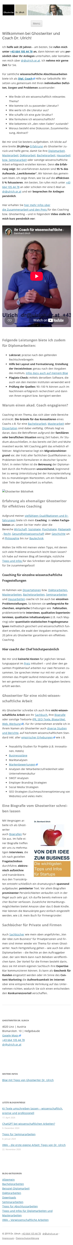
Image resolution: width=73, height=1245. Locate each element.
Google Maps (10, 1035)
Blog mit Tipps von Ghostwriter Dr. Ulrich (28, 1080)
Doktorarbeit (28, 155)
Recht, (7, 534)
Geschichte (59, 534)
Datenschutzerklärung (27, 1238)
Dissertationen (32, 590)
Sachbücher (16, 934)
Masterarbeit (10, 155)
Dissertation (9, 428)
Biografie (60, 715)
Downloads (9, 1197)
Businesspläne (18, 755)
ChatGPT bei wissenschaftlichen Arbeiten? (28, 1124)
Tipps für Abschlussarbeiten (20, 1206)
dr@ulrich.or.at (30, 60)
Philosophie (12, 538)
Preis (27, 663)
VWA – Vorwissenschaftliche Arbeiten (25, 1220)
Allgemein (8, 1179)
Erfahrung (36, 146)
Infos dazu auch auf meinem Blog (47, 373)
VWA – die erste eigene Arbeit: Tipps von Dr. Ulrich (34, 1145)
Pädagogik (64, 529)
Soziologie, (34, 529)
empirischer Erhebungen (37, 737)
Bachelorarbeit (46, 155)
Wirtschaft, (21, 529)
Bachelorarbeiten (34, 594)
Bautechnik (36, 538)
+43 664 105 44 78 (21, 51)
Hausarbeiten (16, 599)
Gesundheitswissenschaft (28, 534)
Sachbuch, (41, 715)
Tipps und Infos (12, 561)
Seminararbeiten (56, 594)
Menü (36, 23)
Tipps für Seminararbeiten (19, 1134)
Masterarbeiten (12, 594)
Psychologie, (49, 529)
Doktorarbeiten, (58, 590)
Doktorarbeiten (11, 1193)
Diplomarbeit (56, 151)
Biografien (15, 834)
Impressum (8, 1238)
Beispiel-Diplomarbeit (16, 1188)
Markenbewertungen (22, 764)
